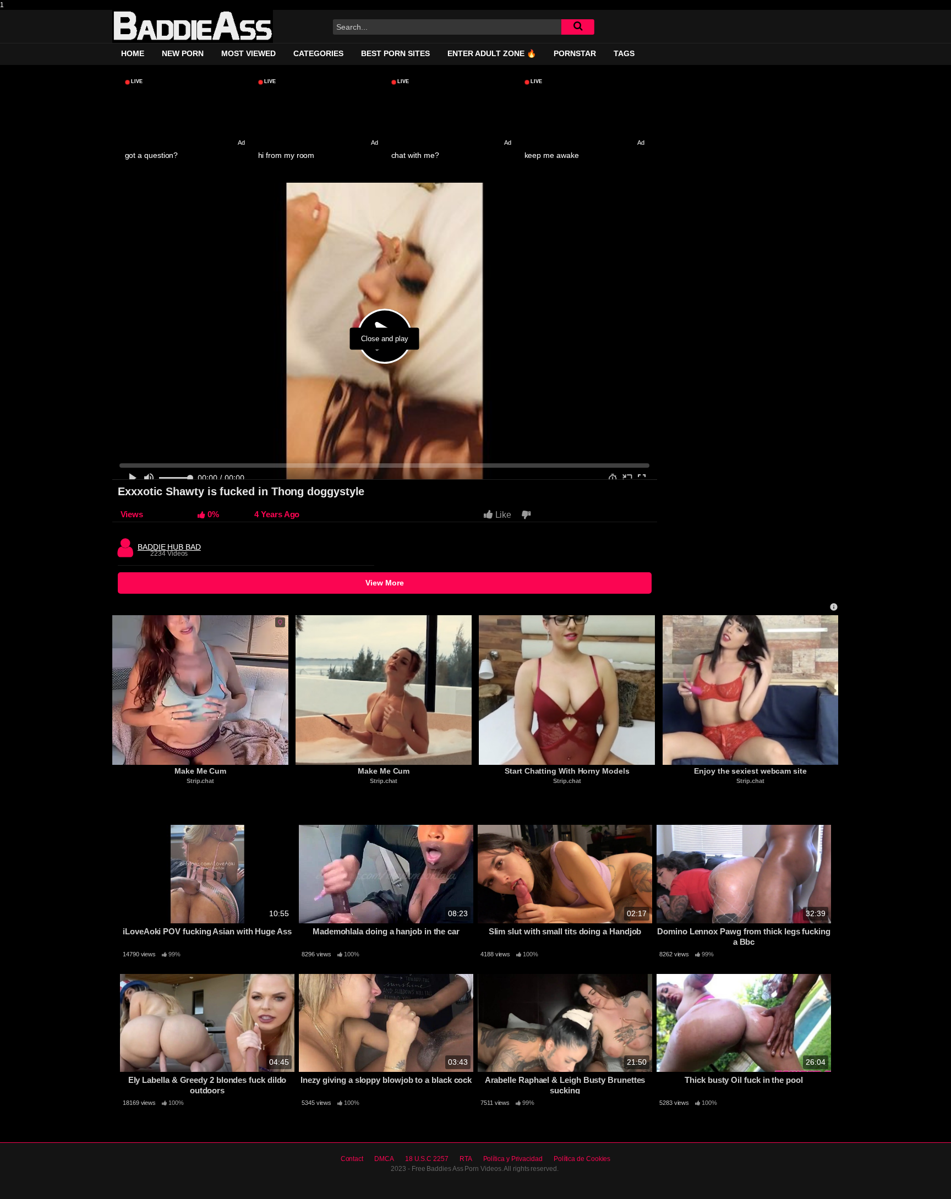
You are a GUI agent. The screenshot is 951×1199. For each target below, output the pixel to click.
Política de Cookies (582, 1159)
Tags (624, 53)
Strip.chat (200, 781)
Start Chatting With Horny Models (567, 771)
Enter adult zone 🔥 (491, 53)
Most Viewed (248, 53)
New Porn (183, 53)
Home (132, 53)
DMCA (384, 1159)
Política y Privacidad (513, 1159)
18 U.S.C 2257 (427, 1159)
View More (384, 582)
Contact (352, 1159)
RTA (466, 1159)
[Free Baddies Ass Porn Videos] (192, 26)
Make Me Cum (200, 771)
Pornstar (575, 53)
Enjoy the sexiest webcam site (750, 771)
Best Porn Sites (395, 53)
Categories (318, 53)
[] (577, 27)
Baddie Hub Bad (169, 544)
